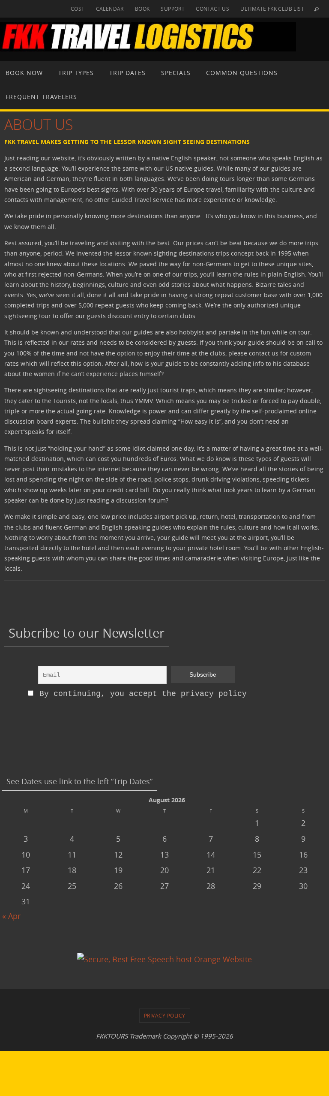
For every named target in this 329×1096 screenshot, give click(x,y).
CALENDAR (110, 8)
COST (78, 8)
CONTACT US (212, 8)
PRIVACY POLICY (164, 1015)
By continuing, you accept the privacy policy (141, 694)
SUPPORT (173, 8)
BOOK (142, 8)
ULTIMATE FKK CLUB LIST (272, 8)
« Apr (11, 916)
